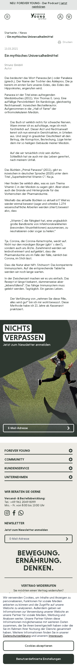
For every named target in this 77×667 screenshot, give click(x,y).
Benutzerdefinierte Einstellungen (38, 659)
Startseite (10, 33)
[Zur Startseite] (38, 17)
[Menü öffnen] (7, 16)
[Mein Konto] (60, 16)
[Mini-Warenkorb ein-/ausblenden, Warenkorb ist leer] (69, 16)
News (23, 33)
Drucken (68, 42)
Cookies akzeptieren (38, 645)
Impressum (56, 636)
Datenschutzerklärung (17, 636)
